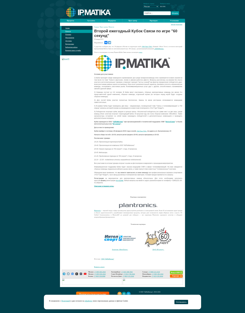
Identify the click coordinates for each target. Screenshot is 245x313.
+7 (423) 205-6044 (157, 276)
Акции (67, 28)
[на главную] (85, 17)
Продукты (70, 21)
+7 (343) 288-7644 (127, 272)
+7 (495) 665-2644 (100, 272)
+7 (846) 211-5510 (154, 272)
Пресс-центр (104, 27)
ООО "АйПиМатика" (107, 259)
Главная (96, 27)
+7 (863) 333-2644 (128, 276)
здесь (140, 52)
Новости (68, 31)
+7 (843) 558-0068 (99, 276)
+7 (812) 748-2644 (129, 274)
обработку (89, 301)
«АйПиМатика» (159, 48)
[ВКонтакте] (105, 42)
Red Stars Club (141, 131)
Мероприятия (69, 38)
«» (147, 46)
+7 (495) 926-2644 (100, 274)
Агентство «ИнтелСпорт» (120, 249)
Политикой (65, 301)
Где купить (91, 21)
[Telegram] (109, 42)
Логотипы (68, 41)
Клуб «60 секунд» (158, 249)
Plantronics (97, 210)
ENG (164, 6)
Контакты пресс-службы (73, 50)
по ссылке (119, 180)
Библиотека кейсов (71, 47)
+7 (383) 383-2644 (157, 274)
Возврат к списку (99, 267)
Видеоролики (69, 44)
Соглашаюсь (181, 302)
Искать (175, 13)
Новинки (68, 34)
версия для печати (176, 24)
